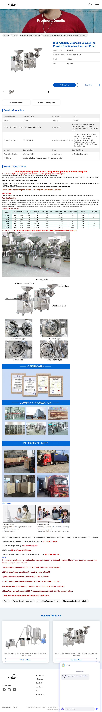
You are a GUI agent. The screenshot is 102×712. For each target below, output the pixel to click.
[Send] (97, 709)
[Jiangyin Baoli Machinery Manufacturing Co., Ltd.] (13, 4)
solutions (39, 687)
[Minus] (97, 665)
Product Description (46, 102)
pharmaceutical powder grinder (75, 601)
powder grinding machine (22, 601)
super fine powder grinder (47, 601)
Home (7, 35)
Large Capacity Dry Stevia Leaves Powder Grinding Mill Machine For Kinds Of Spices (25, 654)
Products (14, 35)
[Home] (13, 680)
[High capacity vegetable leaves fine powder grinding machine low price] (26, 62)
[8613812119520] (9, 689)
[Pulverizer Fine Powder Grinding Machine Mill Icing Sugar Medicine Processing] (76, 636)
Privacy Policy (6, 707)
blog (37, 691)
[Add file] (62, 709)
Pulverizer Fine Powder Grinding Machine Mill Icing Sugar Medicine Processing (76, 654)
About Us (39, 679)
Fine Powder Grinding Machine (30, 35)
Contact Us (40, 695)
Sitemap (15, 707)
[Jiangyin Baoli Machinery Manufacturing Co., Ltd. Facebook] (4, 689)
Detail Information (16, 102)
